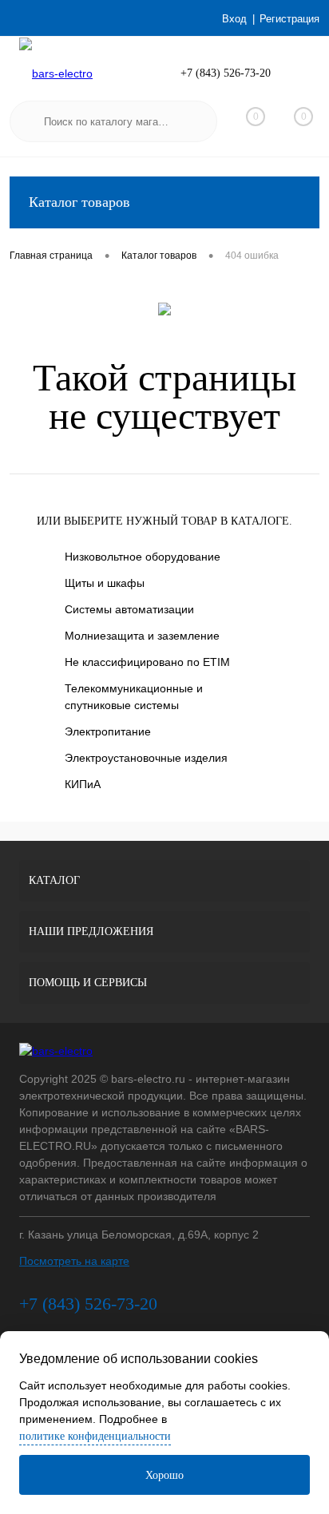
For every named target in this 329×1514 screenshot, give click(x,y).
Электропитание (108, 731)
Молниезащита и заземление (142, 635)
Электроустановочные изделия (146, 757)
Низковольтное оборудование (142, 556)
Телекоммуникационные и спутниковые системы (134, 696)
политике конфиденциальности (95, 1436)
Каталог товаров (79, 202)
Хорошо (164, 1475)
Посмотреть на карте (74, 1260)
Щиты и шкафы (105, 583)
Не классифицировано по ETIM (147, 662)
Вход (234, 19)
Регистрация (289, 19)
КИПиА (83, 784)
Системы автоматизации (129, 609)
